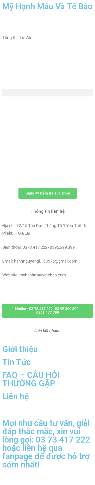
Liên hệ (15, 396)
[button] (47, 92)
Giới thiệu (20, 349)
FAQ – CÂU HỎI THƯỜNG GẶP (30, 379)
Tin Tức (16, 362)
